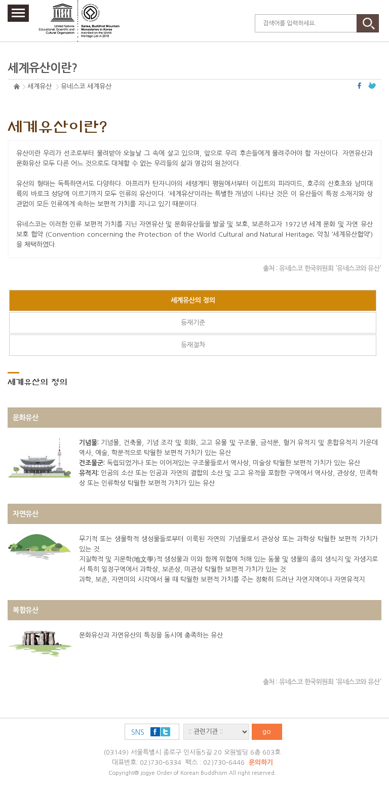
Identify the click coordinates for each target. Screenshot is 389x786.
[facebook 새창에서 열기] (361, 85)
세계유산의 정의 (193, 300)
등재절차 (193, 345)
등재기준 (193, 322)
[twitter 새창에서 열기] (372, 85)
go (266, 731)
